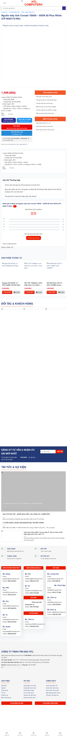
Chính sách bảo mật (51, 685)
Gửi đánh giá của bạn (34, 238)
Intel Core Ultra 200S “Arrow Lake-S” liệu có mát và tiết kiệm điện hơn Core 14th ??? (43, 533)
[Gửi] (64, 8)
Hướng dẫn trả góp (29, 690)
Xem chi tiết (7, 292)
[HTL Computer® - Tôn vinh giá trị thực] (33, 3)
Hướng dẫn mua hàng (30, 685)
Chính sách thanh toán (52, 688)
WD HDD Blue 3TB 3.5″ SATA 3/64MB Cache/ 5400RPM (55, 284)
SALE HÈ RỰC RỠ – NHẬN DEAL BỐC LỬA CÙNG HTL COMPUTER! (26, 514)
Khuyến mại (4, 695)
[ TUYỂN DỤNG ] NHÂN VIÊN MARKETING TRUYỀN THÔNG (23, 523)
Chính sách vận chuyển (52, 690)
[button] (3, 3)
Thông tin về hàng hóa (52, 695)
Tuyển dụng (4, 690)
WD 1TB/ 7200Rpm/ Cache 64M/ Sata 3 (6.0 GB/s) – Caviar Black (33, 284)
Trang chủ (4, 12)
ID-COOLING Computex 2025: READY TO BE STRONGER (23, 504)
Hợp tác (3, 688)
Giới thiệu (4, 685)
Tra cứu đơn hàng (29, 693)
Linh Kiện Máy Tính (14, 12)
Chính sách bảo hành (30, 697)
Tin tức (3, 693)
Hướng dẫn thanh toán (30, 688)
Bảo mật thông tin (6, 697)
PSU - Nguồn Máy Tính (28, 12)
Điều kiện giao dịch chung (53, 693)
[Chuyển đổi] (3, 185)
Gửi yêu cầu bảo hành (30, 695)
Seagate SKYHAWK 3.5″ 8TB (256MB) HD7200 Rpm (11, 284)
